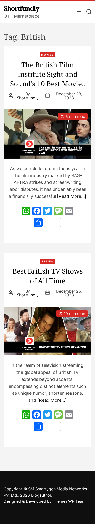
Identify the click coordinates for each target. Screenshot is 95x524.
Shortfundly (21, 8)
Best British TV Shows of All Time (47, 275)
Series (47, 261)
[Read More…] (71, 196)
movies (47, 54)
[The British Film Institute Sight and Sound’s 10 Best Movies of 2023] (47, 134)
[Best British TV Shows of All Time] (47, 331)
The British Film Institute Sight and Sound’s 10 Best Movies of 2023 (47, 79)
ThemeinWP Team (69, 501)
